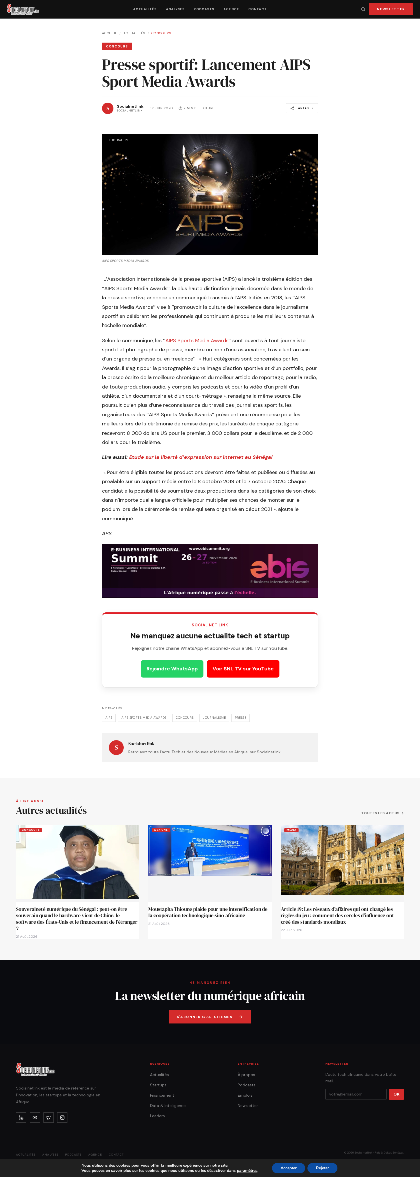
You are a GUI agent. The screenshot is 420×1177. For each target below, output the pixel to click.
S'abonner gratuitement (206, 1017)
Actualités (145, 9)
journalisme (214, 718)
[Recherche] (363, 9)
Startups (158, 1085)
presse (240, 718)
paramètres (247, 1170)
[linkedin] (21, 1117)
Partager (305, 108)
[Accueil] (23, 9)
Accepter (289, 1168)
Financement (162, 1095)
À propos (246, 1074)
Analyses (175, 9)
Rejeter (322, 1168)
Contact (257, 9)
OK (396, 1094)
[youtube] (35, 1117)
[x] (48, 1117)
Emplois (245, 1095)
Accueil (109, 33)
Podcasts (204, 9)
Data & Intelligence (168, 1105)
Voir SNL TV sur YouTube (243, 668)
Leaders (157, 1115)
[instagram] (62, 1117)
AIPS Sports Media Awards (197, 340)
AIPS (108, 718)
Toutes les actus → (382, 813)
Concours (161, 33)
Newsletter (391, 9)
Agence (231, 9)
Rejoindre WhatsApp (172, 668)
